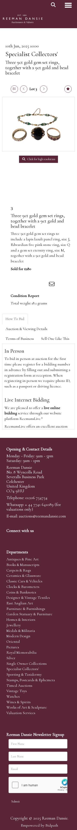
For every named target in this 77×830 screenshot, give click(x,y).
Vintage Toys (16, 690)
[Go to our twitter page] (19, 538)
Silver (10, 658)
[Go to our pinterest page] (28, 538)
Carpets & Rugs (18, 570)
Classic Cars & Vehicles (24, 581)
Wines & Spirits (18, 702)
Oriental (13, 641)
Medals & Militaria (20, 630)
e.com (42, 516)
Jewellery (13, 625)
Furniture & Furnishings (25, 608)
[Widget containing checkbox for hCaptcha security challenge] (41, 785)
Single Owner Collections (26, 663)
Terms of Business (20, 338)
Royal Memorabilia (21, 652)
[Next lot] (43, 89)
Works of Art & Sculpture (26, 707)
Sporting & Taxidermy (24, 674)
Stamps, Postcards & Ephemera (30, 680)
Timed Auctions (19, 685)
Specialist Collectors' (31, 54)
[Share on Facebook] (17, 284)
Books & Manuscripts (22, 564)
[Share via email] (52, 284)
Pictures (12, 647)
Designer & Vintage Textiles (28, 597)
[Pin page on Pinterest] (35, 284)
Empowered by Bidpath (39, 825)
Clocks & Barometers (22, 586)
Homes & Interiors (20, 619)
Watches (13, 696)
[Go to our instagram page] (44, 284)
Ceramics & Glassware (23, 575)
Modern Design (18, 636)
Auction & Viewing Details (26, 328)
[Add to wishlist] (68, 89)
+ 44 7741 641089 (39, 504)
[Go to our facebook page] (10, 538)
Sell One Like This (55, 338)
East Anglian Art (19, 603)
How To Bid (15, 318)
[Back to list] (14, 89)
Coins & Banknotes (21, 592)
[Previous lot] (23, 89)
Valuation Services (20, 712)
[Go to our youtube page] (37, 538)
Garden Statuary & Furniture (29, 614)
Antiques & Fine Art (22, 559)
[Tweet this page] (26, 284)
